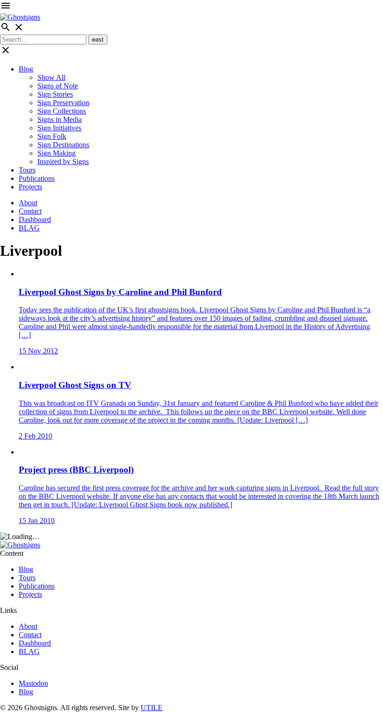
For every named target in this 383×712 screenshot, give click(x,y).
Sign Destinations (63, 145)
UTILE (152, 708)
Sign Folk (51, 136)
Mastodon (33, 683)
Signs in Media (59, 119)
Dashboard (35, 219)
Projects (30, 187)
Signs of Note (57, 86)
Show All (51, 77)
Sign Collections (61, 111)
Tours (27, 170)
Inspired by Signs (63, 161)
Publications (37, 178)
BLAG (29, 228)
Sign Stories (55, 94)
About (28, 203)
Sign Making (56, 153)
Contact (30, 211)
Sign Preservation (63, 103)
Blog (26, 69)
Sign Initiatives (59, 128)
